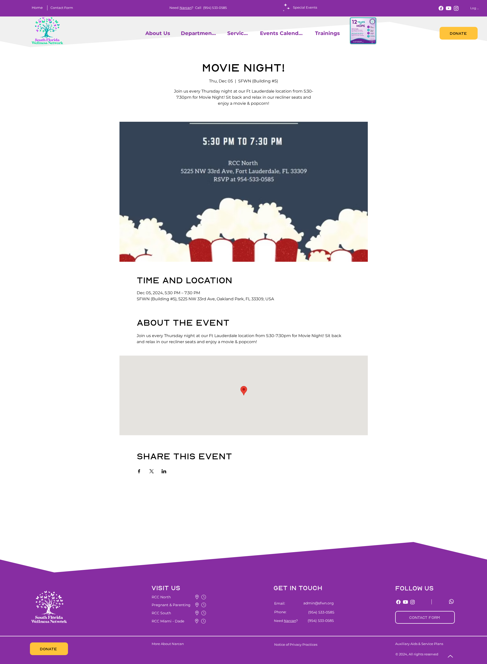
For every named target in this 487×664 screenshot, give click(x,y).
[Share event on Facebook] (139, 471)
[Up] (450, 656)
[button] (61, 8)
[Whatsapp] (451, 601)
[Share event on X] (151, 471)
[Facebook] (441, 8)
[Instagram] (456, 8)
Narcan (186, 8)
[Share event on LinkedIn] (164, 471)
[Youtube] (448, 8)
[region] (143, 33)
